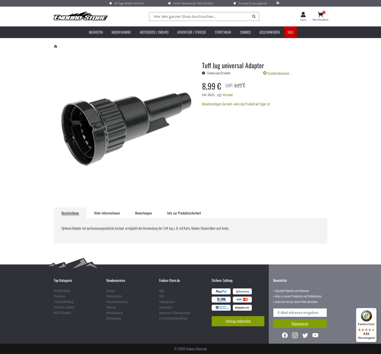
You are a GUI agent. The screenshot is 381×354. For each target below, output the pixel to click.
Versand (228, 94)
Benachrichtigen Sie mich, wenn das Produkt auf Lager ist (236, 103)
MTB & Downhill (62, 312)
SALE (290, 32)
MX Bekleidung (62, 290)
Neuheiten (96, 32)
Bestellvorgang (114, 312)
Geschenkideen (270, 32)
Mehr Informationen (107, 213)
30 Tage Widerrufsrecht (129, 3)
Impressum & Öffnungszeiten (174, 312)
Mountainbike (121, 32)
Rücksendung (113, 318)
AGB (161, 296)
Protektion (59, 296)
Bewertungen (143, 213)
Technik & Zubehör (64, 307)
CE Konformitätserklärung (173, 318)
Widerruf (111, 307)
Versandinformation (117, 301)
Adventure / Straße (191, 32)
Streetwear (223, 32)
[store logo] (80, 16)
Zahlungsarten (167, 301)
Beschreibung (70, 213)
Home (55, 46)
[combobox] (204, 16)
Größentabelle (114, 296)
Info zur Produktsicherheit (184, 213)
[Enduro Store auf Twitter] (305, 335)
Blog (161, 290)
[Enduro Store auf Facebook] (285, 335)
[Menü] (374, 310)
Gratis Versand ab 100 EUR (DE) (193, 3)
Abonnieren (299, 323)
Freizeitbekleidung (64, 301)
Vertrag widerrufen (238, 321)
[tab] (70, 212)
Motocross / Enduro (154, 32)
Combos (245, 32)
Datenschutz (165, 307)
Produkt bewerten (278, 73)
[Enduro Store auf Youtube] (315, 335)
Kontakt (110, 290)
